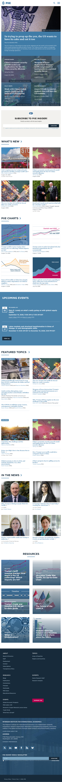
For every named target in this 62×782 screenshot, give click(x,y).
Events (5, 699)
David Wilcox (19, 408)
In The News (10, 475)
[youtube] (16, 748)
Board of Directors (8, 656)
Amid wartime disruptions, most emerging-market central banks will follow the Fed (15, 392)
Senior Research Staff (38, 678)
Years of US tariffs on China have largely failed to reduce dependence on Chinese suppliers (14, 281)
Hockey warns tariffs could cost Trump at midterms (15, 538)
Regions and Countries (38, 658)
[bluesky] (32, 748)
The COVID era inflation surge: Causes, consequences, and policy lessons (14, 405)
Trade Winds (6, 710)
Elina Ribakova (39, 543)
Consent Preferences (10, 741)
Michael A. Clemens (40, 96)
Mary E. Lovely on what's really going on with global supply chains (33, 311)
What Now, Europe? (8, 712)
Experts (35, 675)
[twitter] (5, 748)
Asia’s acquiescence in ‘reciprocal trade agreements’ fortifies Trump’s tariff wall (14, 170)
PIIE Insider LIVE (7, 705)
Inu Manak (38, 509)
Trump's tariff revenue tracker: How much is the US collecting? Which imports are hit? (15, 248)
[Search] (54, 3)
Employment (6, 661)
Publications (6, 680)
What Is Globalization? (12, 636)
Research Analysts (37, 680)
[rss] (27, 748)
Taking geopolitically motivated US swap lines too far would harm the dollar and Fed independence (15, 382)
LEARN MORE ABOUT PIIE (10, 731)
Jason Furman (5, 453)
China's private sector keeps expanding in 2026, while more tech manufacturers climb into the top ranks (46, 281)
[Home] (6, 3)
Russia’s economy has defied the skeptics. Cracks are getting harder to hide (46, 538)
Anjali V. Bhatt (13, 317)
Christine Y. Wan (20, 284)
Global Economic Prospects (10, 702)
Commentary (6, 683)
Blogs (4, 678)
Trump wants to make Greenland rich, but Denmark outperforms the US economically (46, 248)
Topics (34, 653)
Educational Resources (9, 693)
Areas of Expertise (37, 656)
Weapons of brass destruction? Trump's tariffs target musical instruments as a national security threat (45, 66)
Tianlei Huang (37, 284)
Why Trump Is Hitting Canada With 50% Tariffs (14, 504)
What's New (10, 141)
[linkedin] (10, 748)
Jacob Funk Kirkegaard (39, 251)
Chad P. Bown (37, 455)
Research (6, 675)
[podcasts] (21, 748)
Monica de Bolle (37, 206)
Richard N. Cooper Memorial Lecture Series (15, 707)
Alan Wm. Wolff (37, 403)
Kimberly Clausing (9, 543)
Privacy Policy (7, 779)
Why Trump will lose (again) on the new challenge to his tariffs (46, 400)
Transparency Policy (8, 668)
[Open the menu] (59, 3)
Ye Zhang (22, 251)
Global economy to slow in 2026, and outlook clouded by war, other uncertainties (13, 462)
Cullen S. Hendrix (39, 74)
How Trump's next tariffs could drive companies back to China (45, 452)
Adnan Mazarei (5, 385)
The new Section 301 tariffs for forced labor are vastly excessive (13, 203)
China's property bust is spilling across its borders (46, 461)
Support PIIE (38, 700)
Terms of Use (15, 779)
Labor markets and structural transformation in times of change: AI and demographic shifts (31, 327)
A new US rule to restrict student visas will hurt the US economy (45, 91)
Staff (4, 658)
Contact (5, 663)
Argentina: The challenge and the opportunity (12, 442)
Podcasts (5, 685)
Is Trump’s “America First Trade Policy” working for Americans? (46, 504)
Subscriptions (7, 666)
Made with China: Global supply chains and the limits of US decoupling (15, 91)
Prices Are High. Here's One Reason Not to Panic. (15, 451)
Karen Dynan (5, 408)
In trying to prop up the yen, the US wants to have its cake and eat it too (31, 38)
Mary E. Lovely (9, 96)
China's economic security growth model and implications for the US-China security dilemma (16, 65)
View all (7, 338)
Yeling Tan (7, 72)
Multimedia (6, 688)
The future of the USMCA (44, 607)
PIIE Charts (10, 218)
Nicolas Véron (50, 284)
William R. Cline (5, 206)
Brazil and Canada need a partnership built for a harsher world (46, 203)
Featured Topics (14, 352)
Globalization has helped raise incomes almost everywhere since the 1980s (46, 634)
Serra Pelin (4, 399)
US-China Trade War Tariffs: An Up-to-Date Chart (46, 577)
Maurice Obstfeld (21, 385)
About (5, 653)
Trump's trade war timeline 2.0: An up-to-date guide (14, 606)
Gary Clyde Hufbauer (7, 173)
